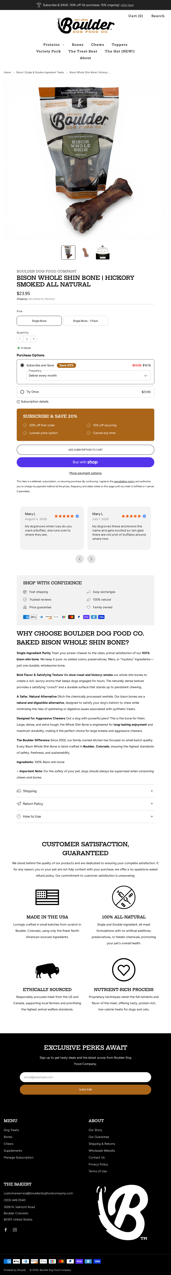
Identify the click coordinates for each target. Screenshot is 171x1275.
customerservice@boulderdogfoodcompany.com (38, 1193)
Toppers (120, 45)
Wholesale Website (102, 1150)
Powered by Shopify (15, 1270)
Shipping (22, 298)
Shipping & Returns (102, 1144)
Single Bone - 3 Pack (85, 320)
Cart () (135, 16)
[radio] (85, 371)
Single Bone (39, 320)
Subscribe (85, 1089)
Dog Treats (11, 1130)
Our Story (95, 1130)
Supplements (13, 1150)
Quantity (23, 332)
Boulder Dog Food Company (47, 271)
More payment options (85, 473)
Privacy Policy (98, 1164)
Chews (97, 45)
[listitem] (85, 5)
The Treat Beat (82, 51)
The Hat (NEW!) (120, 51)
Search (158, 16)
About (85, 58)
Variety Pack (48, 51)
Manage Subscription (18, 1157)
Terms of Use (98, 1171)
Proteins (51, 45)
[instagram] (14, 1229)
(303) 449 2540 (14, 1200)
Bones (78, 45)
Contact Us (97, 1157)
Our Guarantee (99, 1137)
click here (127, 5)
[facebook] (5, 1229)
